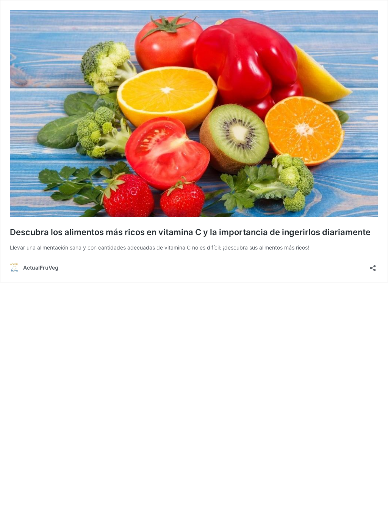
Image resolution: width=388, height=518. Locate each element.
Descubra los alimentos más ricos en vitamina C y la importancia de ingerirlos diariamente (190, 232)
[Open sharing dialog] (373, 266)
